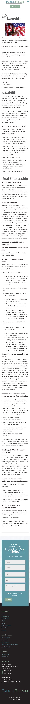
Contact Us (5, 628)
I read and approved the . (15, 594)
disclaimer (14, 595)
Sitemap (4, 630)
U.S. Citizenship (6, 647)
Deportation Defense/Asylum (10, 644)
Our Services (5, 618)
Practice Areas (5, 616)
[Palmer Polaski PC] (15, 3)
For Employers (6, 637)
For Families (5, 640)
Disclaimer (5, 657)
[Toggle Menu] (28, 1)
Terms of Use (5, 654)
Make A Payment (6, 625)
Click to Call (15, 6)
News (3, 623)
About (3, 621)
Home (3, 614)
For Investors (5, 642)
